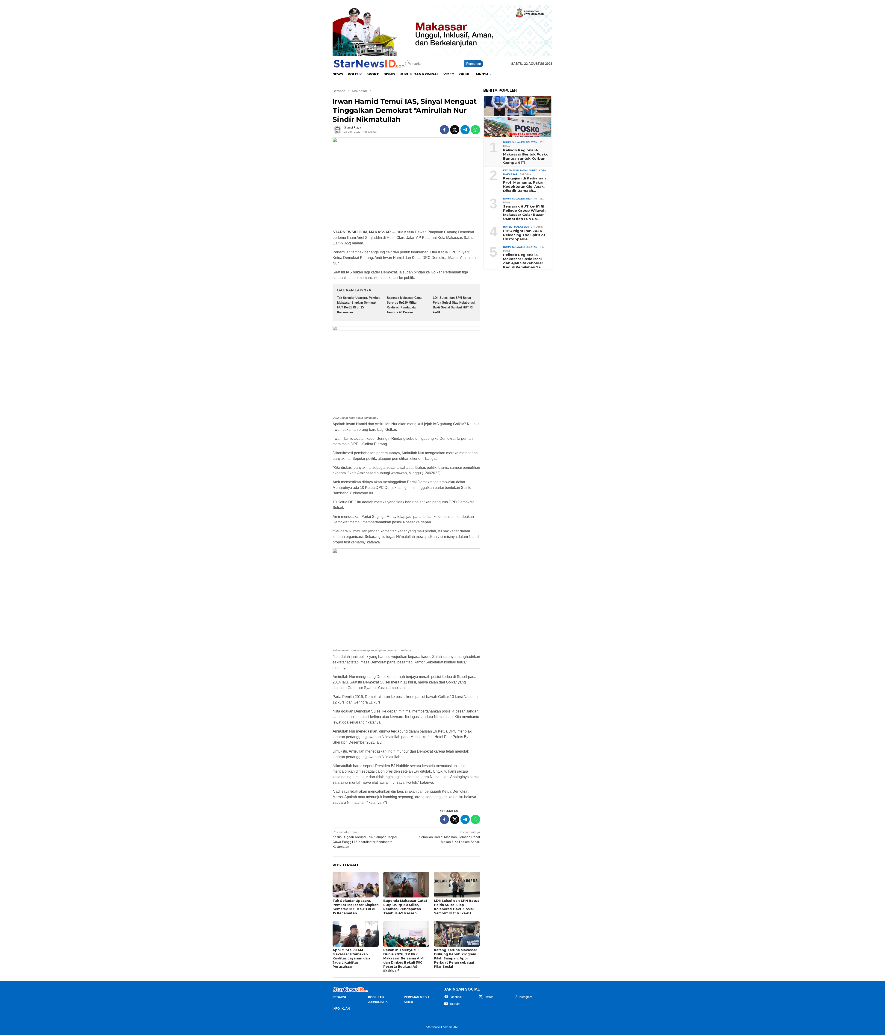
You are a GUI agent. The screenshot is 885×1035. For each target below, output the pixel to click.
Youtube (454, 1004)
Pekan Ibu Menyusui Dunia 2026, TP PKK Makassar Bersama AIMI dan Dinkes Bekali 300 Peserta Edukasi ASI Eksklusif (403, 960)
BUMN (507, 142)
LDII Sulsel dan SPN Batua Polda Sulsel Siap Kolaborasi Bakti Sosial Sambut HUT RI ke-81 (456, 907)
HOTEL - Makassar (516, 226)
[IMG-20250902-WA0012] (442, 30)
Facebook (456, 997)
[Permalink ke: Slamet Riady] (337, 129)
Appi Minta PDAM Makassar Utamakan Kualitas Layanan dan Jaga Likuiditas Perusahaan (351, 958)
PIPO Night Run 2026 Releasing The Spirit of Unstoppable (524, 235)
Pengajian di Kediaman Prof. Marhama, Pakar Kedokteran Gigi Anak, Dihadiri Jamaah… (524, 184)
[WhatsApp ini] (475, 129)
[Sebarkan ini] (444, 129)
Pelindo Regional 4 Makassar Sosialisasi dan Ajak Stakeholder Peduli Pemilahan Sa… (523, 261)
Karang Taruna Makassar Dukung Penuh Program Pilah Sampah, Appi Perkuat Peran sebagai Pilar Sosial (455, 958)
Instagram (525, 997)
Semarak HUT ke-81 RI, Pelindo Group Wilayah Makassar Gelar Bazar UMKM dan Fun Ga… (524, 212)
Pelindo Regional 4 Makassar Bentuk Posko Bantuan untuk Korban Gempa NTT (526, 156)
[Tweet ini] (454, 129)
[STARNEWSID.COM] (369, 63)
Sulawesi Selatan (524, 142)
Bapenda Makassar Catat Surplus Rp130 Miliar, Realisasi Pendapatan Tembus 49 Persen (405, 907)
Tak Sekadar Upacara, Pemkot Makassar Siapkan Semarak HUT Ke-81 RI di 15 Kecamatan (356, 907)
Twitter (488, 997)
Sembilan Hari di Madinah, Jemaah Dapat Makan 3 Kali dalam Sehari (449, 837)
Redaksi (339, 997)
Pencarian (473, 63)
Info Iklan (341, 1008)
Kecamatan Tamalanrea (520, 170)
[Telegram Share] (465, 129)
